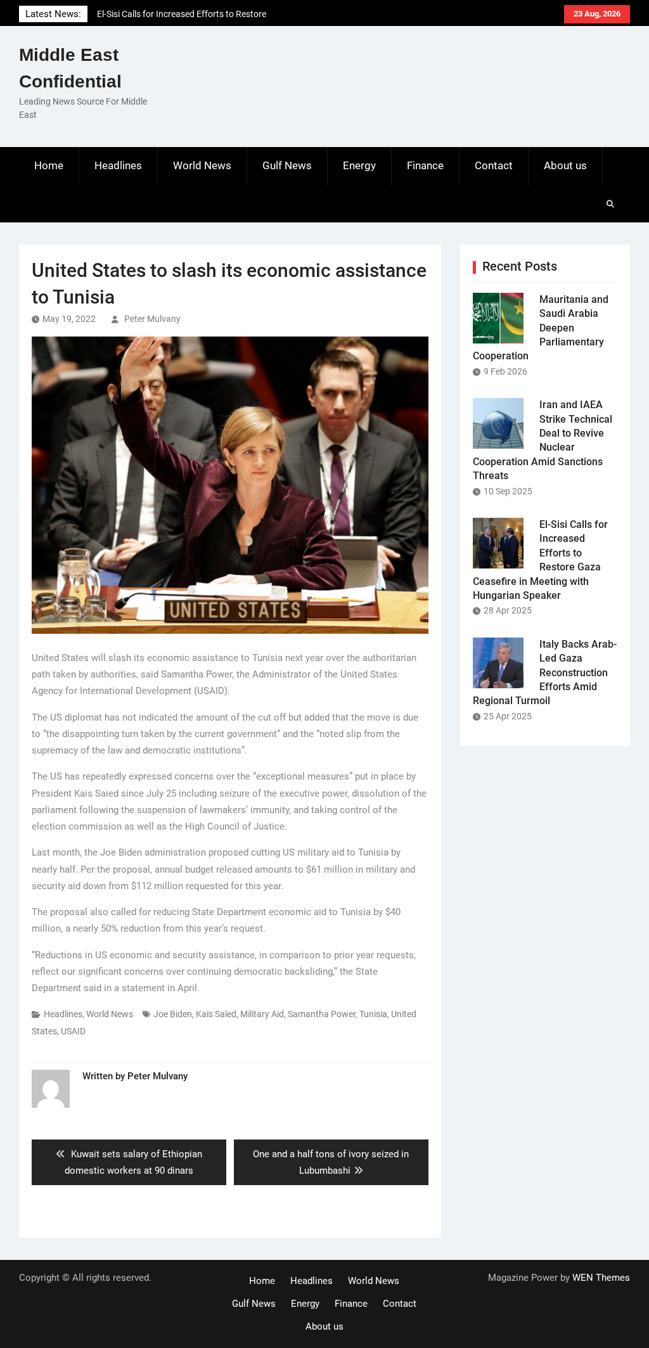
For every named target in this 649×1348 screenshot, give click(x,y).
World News (202, 165)
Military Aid (262, 1014)
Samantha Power (322, 1014)
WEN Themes (601, 1277)
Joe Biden (172, 1014)
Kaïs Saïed (216, 1014)
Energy (359, 165)
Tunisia (373, 1014)
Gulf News (287, 165)
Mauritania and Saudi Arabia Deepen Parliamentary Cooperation (540, 328)
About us (565, 165)
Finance (425, 165)
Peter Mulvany (152, 319)
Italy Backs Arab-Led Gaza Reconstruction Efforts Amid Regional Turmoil (545, 672)
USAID (73, 1031)
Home (48, 165)
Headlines (118, 165)
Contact (494, 165)
